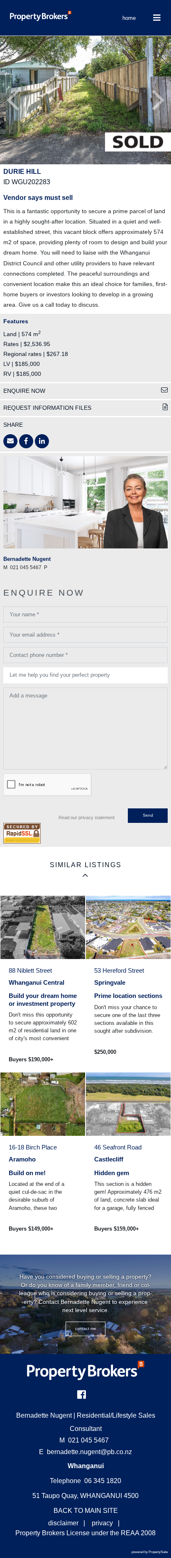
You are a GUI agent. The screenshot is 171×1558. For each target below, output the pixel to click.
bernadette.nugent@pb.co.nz (89, 1451)
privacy (102, 1523)
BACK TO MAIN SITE (86, 1510)
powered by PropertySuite (150, 1552)
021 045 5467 (84, 1440)
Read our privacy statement (87, 817)
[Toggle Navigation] (156, 18)
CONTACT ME (85, 1328)
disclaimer (63, 1523)
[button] (13, 100)
